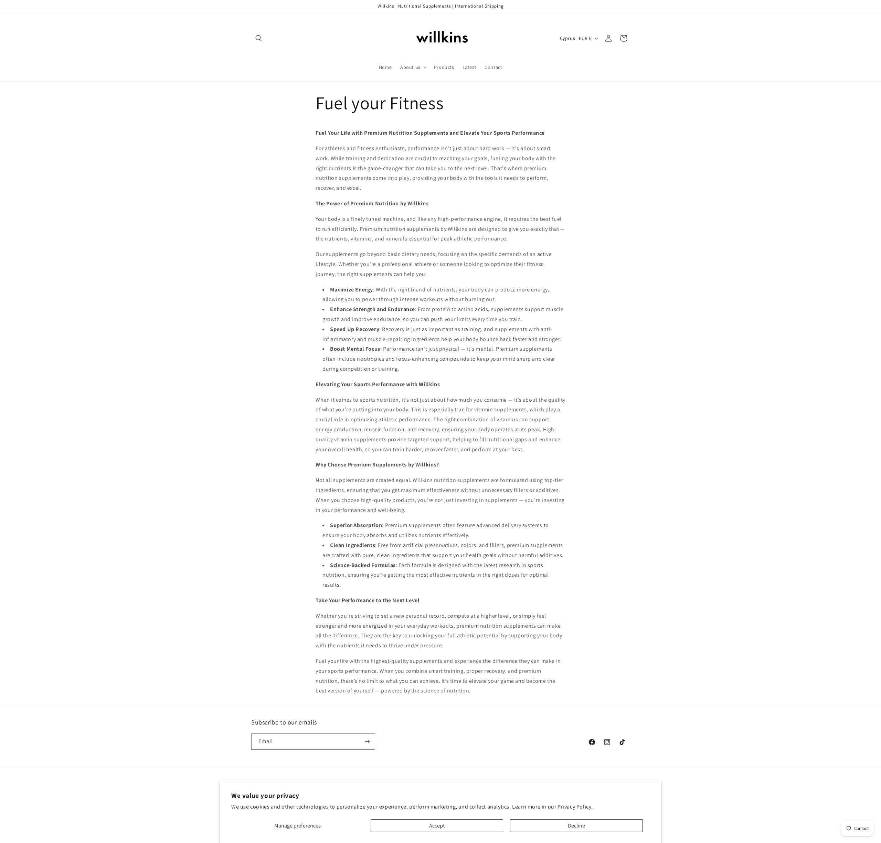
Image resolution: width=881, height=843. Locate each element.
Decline (576, 825)
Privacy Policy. (575, 806)
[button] (258, 38)
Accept (437, 825)
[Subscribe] (367, 741)
